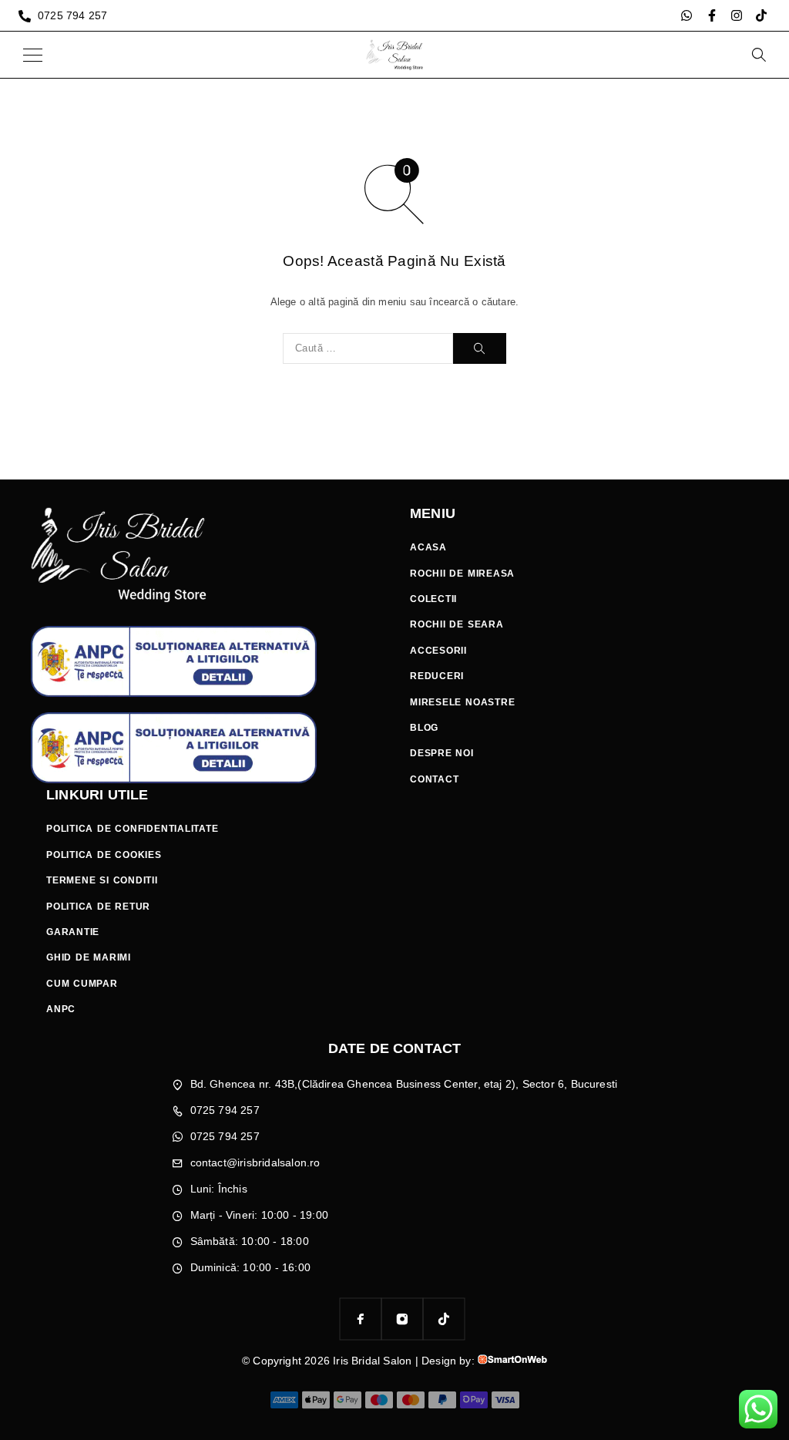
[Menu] (32, 55)
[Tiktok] (761, 15)
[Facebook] (360, 1319)
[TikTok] (444, 1319)
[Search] (758, 54)
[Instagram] (736, 15)
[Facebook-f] (712, 15)
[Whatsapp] (686, 15)
